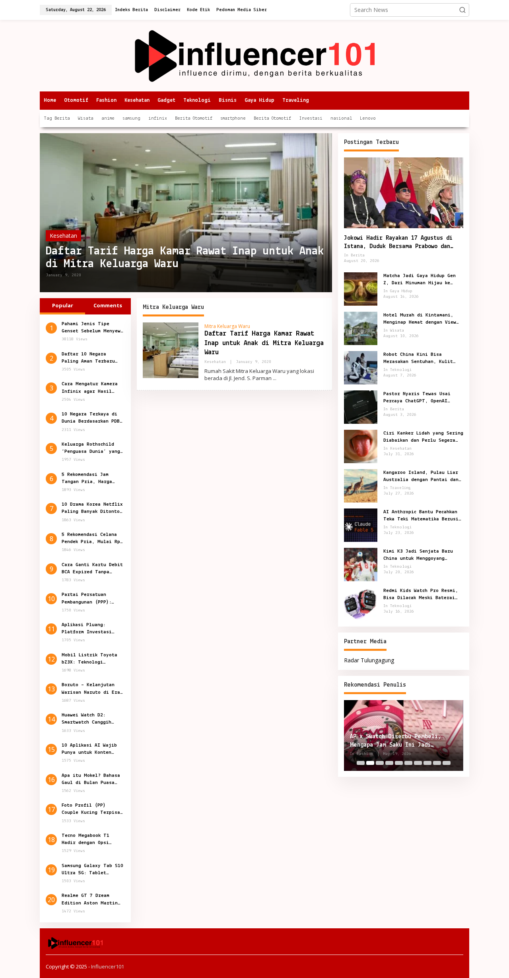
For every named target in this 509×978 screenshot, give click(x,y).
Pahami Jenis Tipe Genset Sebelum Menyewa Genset (92, 328)
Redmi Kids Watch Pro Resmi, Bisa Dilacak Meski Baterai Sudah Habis (420, 594)
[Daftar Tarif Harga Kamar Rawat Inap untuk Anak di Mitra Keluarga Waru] (274, 378)
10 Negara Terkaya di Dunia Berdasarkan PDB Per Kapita (91, 418)
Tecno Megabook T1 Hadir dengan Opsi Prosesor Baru (85, 839)
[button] (462, 10)
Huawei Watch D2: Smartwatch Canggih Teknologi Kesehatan (88, 719)
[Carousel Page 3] (380, 763)
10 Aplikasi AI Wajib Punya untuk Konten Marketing (89, 749)
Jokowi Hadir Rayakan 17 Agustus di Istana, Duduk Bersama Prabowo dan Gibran (398, 243)
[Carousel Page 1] (361, 763)
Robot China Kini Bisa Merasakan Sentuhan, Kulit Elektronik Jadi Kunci (418, 358)
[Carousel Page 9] (437, 763)
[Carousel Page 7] (418, 763)
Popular (62, 305)
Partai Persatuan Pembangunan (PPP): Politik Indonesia (86, 598)
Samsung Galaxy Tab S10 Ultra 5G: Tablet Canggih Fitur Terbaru (92, 870)
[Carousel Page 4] (389, 763)
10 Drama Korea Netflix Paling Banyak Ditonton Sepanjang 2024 (92, 508)
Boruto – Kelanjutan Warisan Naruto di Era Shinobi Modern (91, 689)
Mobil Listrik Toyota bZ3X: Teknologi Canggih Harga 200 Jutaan (89, 659)
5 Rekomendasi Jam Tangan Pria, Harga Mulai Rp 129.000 (87, 478)
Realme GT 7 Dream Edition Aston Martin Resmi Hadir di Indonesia (90, 899)
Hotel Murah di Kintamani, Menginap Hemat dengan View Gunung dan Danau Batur (419, 319)
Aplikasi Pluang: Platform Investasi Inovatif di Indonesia (91, 629)
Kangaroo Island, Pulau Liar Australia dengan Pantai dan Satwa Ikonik (420, 476)
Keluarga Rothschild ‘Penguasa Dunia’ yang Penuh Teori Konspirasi (92, 448)
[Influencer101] (254, 55)
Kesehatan (63, 235)
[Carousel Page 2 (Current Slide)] (370, 763)
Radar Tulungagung (369, 660)
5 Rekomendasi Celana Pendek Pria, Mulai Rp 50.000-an (91, 538)
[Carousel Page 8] (427, 763)
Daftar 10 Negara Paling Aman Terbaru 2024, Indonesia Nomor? (92, 358)
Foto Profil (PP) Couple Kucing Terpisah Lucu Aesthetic (92, 809)
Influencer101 (107, 966)
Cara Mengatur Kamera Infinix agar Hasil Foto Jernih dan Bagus (91, 388)
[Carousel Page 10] (447, 763)
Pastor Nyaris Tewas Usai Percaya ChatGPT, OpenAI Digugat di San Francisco (417, 397)
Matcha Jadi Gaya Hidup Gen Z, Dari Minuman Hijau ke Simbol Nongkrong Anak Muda (419, 279)
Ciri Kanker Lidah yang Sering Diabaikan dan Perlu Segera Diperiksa (423, 437)
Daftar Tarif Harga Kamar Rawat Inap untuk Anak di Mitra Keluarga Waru (185, 257)
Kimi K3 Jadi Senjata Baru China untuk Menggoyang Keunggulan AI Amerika (418, 555)
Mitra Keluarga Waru (227, 326)
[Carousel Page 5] (399, 763)
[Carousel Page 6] (408, 763)
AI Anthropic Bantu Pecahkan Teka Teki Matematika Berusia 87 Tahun (422, 515)
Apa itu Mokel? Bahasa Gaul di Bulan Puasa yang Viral (91, 779)
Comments (107, 305)
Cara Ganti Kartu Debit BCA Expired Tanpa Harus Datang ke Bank (92, 569)
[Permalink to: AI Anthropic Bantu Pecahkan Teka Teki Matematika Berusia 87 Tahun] (360, 524)
